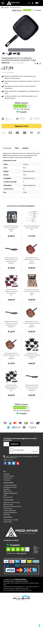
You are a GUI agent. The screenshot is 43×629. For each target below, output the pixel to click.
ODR (5, 495)
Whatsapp (7, 514)
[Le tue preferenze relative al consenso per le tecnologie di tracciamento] (39, 625)
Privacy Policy (28, 456)
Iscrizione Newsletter (10, 512)
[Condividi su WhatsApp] (40, 63)
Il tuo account (8, 508)
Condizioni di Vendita (10, 485)
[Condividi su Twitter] (37, 63)
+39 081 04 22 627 (11, 590)
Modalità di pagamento (11, 493)
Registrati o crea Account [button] (12, 502)
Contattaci (7, 480)
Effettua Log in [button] (8, 504)
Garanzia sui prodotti (10, 487)
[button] (32, 3)
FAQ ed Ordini (8, 497)
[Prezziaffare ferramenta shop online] (12, 3)
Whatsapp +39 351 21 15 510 (23, 590)
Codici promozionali (10, 510)
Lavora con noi (8, 478)
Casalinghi (6, 7)
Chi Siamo (7, 474)
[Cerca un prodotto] (29, 3)
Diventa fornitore (9, 476)
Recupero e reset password (12, 506)
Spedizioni (7, 489)
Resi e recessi (8, 491)
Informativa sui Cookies (11, 520)
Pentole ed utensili (15, 7)
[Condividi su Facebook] (35, 63)
